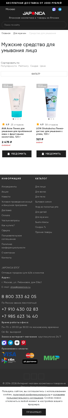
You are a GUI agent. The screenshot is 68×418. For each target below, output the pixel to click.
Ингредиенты (9, 186)
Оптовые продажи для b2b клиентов (23, 273)
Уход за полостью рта (46, 207)
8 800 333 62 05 (19, 296)
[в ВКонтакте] (41, 376)
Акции (5, 192)
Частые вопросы (11, 220)
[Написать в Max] (54, 9)
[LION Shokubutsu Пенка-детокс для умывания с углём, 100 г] (51, 101)
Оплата (6, 215)
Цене (43, 66)
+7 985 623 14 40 (20, 316)
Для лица (40, 186)
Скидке (34, 66)
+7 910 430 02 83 (20, 309)
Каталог (41, 178)
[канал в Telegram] (11, 343)
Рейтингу (23, 66)
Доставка (7, 210)
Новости (6, 196)
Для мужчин (42, 217)
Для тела (40, 196)
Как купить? (8, 225)
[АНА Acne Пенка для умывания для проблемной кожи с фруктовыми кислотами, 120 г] (17, 101)
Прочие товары (43, 232)
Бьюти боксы (42, 222)
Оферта (6, 230)
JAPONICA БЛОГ (11, 267)
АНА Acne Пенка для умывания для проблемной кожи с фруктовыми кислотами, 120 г (17, 132)
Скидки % (40, 227)
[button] (13, 119)
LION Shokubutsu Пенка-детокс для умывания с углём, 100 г (50, 131)
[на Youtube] (34, 376)
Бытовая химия (43, 202)
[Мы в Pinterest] (24, 343)
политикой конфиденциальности (31, 394)
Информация (11, 178)
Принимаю (34, 412)
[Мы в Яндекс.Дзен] (17, 343)
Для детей (41, 212)
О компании (8, 252)
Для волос (40, 192)
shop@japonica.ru (20, 287)
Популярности (9, 66)
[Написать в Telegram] (60, 9)
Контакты (7, 257)
